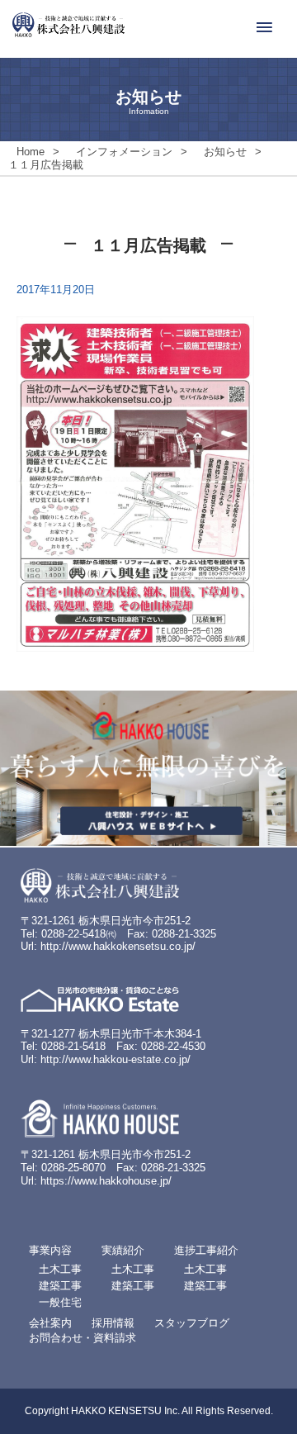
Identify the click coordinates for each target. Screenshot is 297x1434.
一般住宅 (60, 1302)
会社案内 (50, 1323)
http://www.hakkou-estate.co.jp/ (115, 1059)
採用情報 (113, 1323)
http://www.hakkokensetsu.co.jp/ (118, 946)
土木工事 (60, 1269)
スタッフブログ (191, 1323)
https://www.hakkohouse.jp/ (106, 1181)
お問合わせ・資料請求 (82, 1338)
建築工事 (60, 1286)
